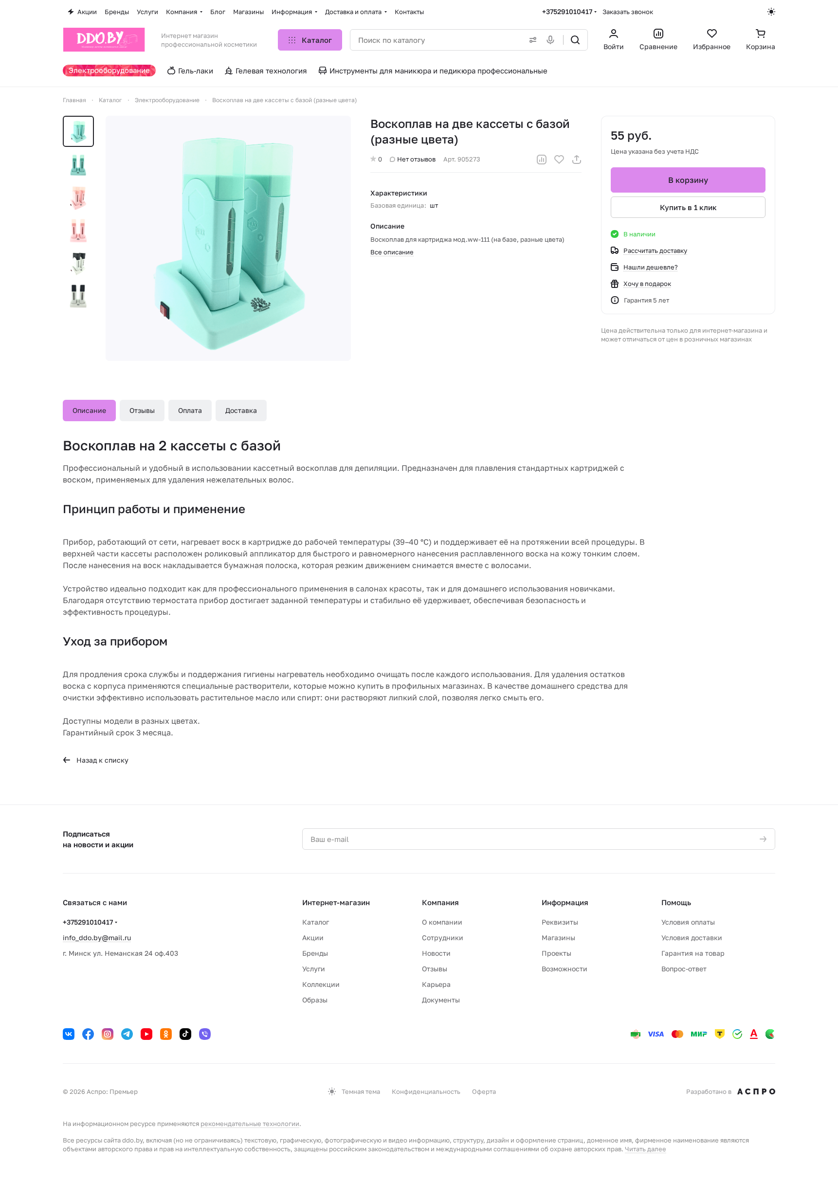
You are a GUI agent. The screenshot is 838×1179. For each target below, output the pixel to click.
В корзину (688, 180)
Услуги (313, 969)
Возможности (564, 969)
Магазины (558, 937)
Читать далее (645, 1149)
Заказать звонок (627, 12)
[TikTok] (185, 1034)
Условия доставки (691, 937)
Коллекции (321, 984)
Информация (565, 902)
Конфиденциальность (426, 1091)
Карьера (436, 984)
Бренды (315, 953)
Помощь (676, 902)
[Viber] (205, 1034)
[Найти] (575, 40)
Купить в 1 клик (688, 207)
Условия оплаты (688, 922)
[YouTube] (146, 1034)
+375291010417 (567, 11)
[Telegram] (127, 1034)
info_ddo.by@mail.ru (97, 937)
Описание (89, 410)
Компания (440, 902)
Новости (436, 953)
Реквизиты (560, 922)
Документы (441, 1000)
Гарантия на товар (693, 953)
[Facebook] (88, 1034)
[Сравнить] (542, 159)
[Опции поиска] (531, 40)
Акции (313, 937)
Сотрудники (442, 937)
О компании (442, 922)
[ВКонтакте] (68, 1034)
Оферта (484, 1091)
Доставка (241, 410)
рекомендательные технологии (249, 1123)
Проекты (556, 953)
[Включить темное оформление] (771, 12)
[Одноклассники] (166, 1034)
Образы (315, 1000)
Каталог (315, 922)
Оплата (190, 410)
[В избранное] (559, 159)
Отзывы (142, 410)
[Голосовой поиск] (552, 40)
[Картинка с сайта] (228, 238)
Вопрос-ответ (684, 969)
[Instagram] (107, 1034)
